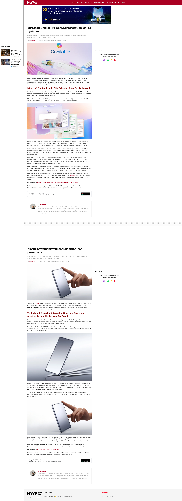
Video (91, 2)
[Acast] (115, 59)
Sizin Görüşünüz (100, 2)
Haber (84, 2)
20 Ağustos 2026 (15, 56)
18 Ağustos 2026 (15, 66)
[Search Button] (119, 2)
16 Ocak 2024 (40, 40)
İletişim (50, 492)
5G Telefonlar (112, 2)
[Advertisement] (12, 22)
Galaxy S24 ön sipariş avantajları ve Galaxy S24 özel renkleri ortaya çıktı (58, 182)
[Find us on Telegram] (112, 496)
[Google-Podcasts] (111, 59)
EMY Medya (37, 497)
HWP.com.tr (46, 496)
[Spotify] (108, 59)
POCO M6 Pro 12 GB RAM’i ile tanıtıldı (48, 449)
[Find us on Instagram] (110, 496)
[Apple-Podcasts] (104, 59)
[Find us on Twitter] (102, 496)
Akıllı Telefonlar (54, 261)
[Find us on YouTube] (107, 496)
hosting (50, 496)
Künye (45, 492)
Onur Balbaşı (32, 40)
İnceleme (76, 2)
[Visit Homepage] (32, 2)
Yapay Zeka (53, 40)
